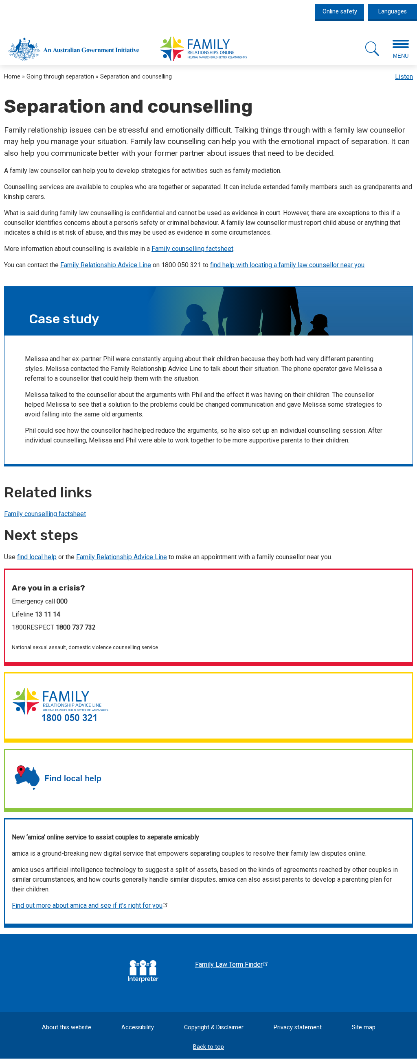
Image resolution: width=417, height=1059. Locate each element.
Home (12, 76)
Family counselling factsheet (192, 249)
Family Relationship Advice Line (105, 265)
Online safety (340, 11)
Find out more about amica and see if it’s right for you (87, 905)
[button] (372, 49)
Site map (363, 1027)
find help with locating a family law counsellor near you (287, 265)
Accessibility (137, 1027)
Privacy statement (298, 1027)
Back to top (208, 1047)
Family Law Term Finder (229, 964)
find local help (37, 557)
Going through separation (60, 76)
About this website (66, 1027)
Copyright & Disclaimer (214, 1027)
